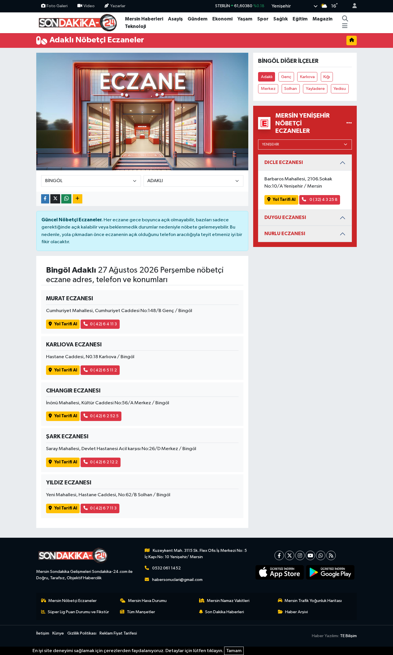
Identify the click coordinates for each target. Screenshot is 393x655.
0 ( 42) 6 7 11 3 (103, 508)
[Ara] (345, 19)
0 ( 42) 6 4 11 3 (103, 324)
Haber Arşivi (296, 612)
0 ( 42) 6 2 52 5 (104, 416)
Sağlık (280, 18)
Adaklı (266, 77)
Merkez (268, 88)
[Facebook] (279, 555)
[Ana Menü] (345, 26)
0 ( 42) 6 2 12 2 (104, 462)
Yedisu (339, 88)
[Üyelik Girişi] (352, 6)
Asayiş (175, 18)
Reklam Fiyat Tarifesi (118, 633)
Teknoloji (135, 26)
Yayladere (315, 88)
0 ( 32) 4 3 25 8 (323, 199)
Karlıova (307, 77)
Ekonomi (222, 18)
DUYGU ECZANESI (285, 217)
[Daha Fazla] (77, 199)
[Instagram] (300, 555)
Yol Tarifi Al (65, 324)
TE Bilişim (348, 636)
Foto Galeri (57, 6)
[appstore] (279, 572)
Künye (58, 633)
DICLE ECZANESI (283, 162)
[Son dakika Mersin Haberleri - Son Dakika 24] (79, 22)
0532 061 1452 (166, 568)
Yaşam (244, 18)
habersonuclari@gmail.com (177, 579)
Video (89, 6)
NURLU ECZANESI (284, 233)
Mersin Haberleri (144, 18)
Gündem (197, 18)
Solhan (290, 88)
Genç (286, 77)
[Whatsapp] (320, 555)
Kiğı (326, 77)
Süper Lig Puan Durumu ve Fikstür (78, 612)
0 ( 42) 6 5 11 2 (103, 370)
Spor (262, 18)
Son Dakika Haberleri (224, 612)
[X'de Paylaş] (55, 199)
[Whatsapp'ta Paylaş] (66, 199)
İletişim (42, 633)
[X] (289, 555)
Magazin (322, 18)
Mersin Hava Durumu (147, 601)
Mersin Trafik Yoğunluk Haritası (313, 601)
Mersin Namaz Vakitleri (228, 601)
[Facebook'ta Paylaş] (45, 199)
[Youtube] (310, 555)
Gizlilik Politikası (81, 633)
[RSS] (331, 555)
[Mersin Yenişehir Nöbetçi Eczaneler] (349, 123)
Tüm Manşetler (141, 612)
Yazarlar (117, 6)
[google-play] (330, 572)
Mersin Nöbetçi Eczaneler (72, 601)
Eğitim (300, 18)
